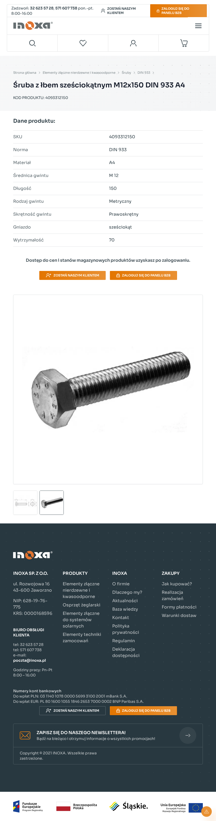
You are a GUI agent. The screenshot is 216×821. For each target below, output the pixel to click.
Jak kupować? (177, 584)
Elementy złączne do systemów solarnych (81, 620)
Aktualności (125, 601)
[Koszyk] (184, 43)
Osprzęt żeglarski (81, 605)
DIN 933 (144, 73)
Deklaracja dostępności (126, 652)
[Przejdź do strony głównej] (33, 25)
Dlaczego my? (127, 592)
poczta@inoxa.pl (29, 660)
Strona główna (24, 73)
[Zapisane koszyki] (83, 43)
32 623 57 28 (41, 8)
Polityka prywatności (125, 629)
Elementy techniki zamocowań (82, 638)
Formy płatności (179, 607)
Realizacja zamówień (172, 595)
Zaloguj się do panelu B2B (175, 11)
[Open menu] (198, 25)
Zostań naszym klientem (121, 11)
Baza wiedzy (125, 609)
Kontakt (120, 617)
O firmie (121, 584)
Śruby (126, 73)
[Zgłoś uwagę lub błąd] (206, 811)
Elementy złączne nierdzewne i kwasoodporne (79, 73)
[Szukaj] (32, 43)
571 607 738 (66, 8)
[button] (108, 735)
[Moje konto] (133, 43)
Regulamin (123, 641)
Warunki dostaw (179, 615)
